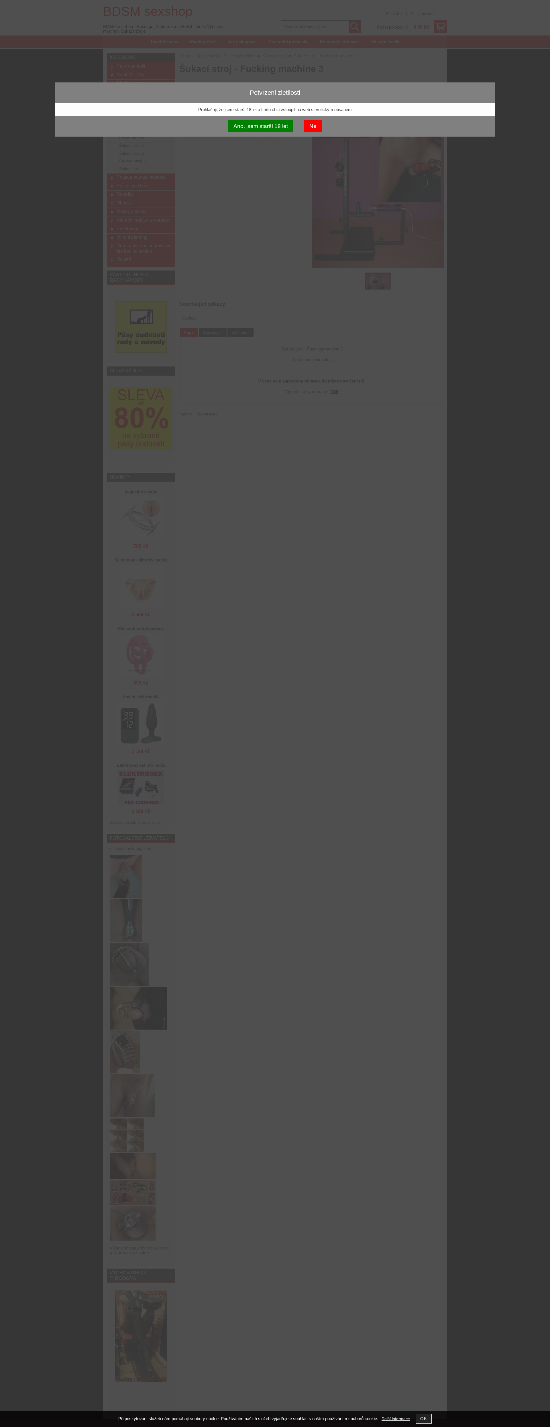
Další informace (396, 1419)
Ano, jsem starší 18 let (260, 126)
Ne (313, 126)
